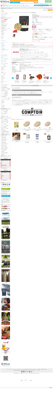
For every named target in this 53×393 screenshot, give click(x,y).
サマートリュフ (28, 6)
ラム (35, 6)
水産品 (2, 34)
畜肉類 (2, 31)
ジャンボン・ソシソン (34, 55)
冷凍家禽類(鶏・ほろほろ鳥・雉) (23, 53)
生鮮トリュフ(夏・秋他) (4, 63)
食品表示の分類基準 (4, 148)
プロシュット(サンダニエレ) (28, 55)
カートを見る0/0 (48, 1)
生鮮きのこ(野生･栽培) (4, 55)
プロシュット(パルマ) (22, 55)
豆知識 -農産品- (3, 142)
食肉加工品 (3, 33)
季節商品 (45, 369)
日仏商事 (2, 102)
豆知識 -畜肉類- (3, 137)
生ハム (31, 6)
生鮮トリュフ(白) (3, 61)
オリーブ (2, 51)
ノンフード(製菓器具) (4, 93)
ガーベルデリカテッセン (5, 84)
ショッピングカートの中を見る (16, 369)
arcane (39, 39)
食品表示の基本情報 (4, 146)
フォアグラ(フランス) (30, 53)
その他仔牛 (46, 53)
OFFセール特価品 (4, 113)
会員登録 (2, 11)
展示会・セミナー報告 (4, 122)
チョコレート (3, 75)
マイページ (18, 0)
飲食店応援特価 (3, 96)
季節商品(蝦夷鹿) (3, 25)
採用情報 (2, 154)
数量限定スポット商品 (4, 116)
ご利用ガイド (29, 0)
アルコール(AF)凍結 (4, 119)
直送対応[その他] (3, 90)
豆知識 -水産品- (3, 140)
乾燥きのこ (2, 57)
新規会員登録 (3, 8)
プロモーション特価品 (4, 110)
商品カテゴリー (15, 2)
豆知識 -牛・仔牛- (4, 136)
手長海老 (42, 6)
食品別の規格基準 (4, 149)
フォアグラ (16, 6)
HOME (13, 0)
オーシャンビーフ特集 (4, 125)
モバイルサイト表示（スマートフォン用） (34, 370)
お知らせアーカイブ (4, 14)
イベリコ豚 (23, 6)
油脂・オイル (3, 69)
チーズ (2, 70)
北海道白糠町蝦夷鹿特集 (5, 131)
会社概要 (2, 151)
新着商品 (2, 22)
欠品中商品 (3, 105)
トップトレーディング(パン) (5, 99)
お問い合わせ (24, 0)
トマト (2, 52)
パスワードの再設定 (9, 8)
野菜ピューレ (3, 46)
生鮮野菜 (2, 43)
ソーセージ (45, 6)
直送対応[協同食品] (4, 87)
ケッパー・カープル (3, 54)
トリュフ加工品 (3, 64)
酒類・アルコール (4, 81)
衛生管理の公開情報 (4, 152)
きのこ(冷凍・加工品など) (4, 58)
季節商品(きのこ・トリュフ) (5, 28)
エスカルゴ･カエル (42, 53)
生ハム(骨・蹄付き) (46, 55)
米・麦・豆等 (3, 40)
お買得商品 (42, 369)
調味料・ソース (3, 72)
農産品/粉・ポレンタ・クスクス (37, 24)
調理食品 (2, 67)
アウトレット (3, 114)
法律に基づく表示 (26, 370)
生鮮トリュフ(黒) (3, 60)
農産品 (2, 37)
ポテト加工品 (3, 48)
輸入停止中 (3, 107)
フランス (36, 21)
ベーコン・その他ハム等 (40, 55)
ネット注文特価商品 (4, 111)
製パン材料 (3, 78)
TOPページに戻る (9, 369)
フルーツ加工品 (3, 66)
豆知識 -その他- (3, 145)
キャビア (7, 6)
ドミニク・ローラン (12, 6)
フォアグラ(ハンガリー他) (36, 53)
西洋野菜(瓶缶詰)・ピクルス (5, 49)
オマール (20, 6)
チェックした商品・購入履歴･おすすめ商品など (26, 369)
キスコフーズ (38, 6)
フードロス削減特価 (4, 19)
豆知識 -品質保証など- (4, 143)
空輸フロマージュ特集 (4, 128)
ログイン (35, 0)
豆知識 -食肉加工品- (4, 139)
